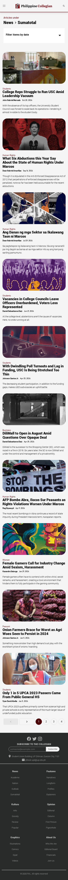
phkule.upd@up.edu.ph (35, 760)
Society (15, 816)
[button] (4, 6)
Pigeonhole (51, 827)
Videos (15, 861)
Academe (15, 777)
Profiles (51, 789)
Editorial (51, 810)
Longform (51, 783)
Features (51, 771)
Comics (15, 849)
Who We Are (51, 844)
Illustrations (15, 844)
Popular (15, 827)
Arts (15, 810)
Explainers (51, 794)
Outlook (15, 789)
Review (15, 822)
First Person (51, 822)
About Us (51, 837)
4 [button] (61, 721)
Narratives (51, 777)
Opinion (51, 804)
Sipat (15, 855)
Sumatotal (15, 794)
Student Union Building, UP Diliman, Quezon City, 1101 (35, 756)
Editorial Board (51, 849)
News (15, 771)
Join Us (51, 861)
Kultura (15, 804)
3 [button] (54, 721)
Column (51, 816)
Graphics (15, 837)
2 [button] (46, 721)
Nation (15, 783)
